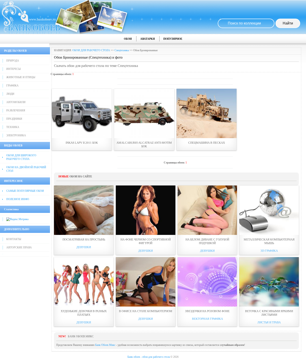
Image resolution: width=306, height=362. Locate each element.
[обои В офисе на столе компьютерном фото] (145, 282)
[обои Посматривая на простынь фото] (84, 210)
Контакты (13, 239)
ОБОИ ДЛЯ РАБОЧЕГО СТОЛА (91, 50)
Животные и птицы (20, 77)
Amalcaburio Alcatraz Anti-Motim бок (144, 144)
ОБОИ (128, 38)
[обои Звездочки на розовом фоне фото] (207, 282)
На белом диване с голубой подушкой (207, 241)
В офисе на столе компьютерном (145, 311)
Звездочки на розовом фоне (207, 311)
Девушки (83, 247)
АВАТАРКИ (147, 38)
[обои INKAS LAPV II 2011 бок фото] (82, 113)
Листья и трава (269, 322)
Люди (10, 93)
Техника (12, 127)
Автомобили (16, 102)
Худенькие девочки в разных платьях (84, 312)
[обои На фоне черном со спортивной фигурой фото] (145, 210)
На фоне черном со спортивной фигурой (146, 241)
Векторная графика (207, 318)
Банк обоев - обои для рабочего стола (148, 356)
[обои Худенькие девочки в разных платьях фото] (84, 282)
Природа (12, 60)
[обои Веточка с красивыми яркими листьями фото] (269, 282)
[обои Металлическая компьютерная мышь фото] (269, 210)
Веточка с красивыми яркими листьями (269, 312)
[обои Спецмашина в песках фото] (207, 113)
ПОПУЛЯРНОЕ (172, 38)
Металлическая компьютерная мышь (269, 241)
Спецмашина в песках (206, 142)
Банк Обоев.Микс (105, 345)
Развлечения (15, 110)
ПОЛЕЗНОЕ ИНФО (17, 199)
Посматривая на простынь (83, 239)
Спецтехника (121, 50)
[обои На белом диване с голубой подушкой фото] (207, 210)
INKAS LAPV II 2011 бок (82, 142)
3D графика (269, 250)
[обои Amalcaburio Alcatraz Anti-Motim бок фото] (144, 113)
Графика (12, 85)
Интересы (13, 69)
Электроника (16, 135)
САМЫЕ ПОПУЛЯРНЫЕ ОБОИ (25, 190)
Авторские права (19, 247)
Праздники (14, 118)
